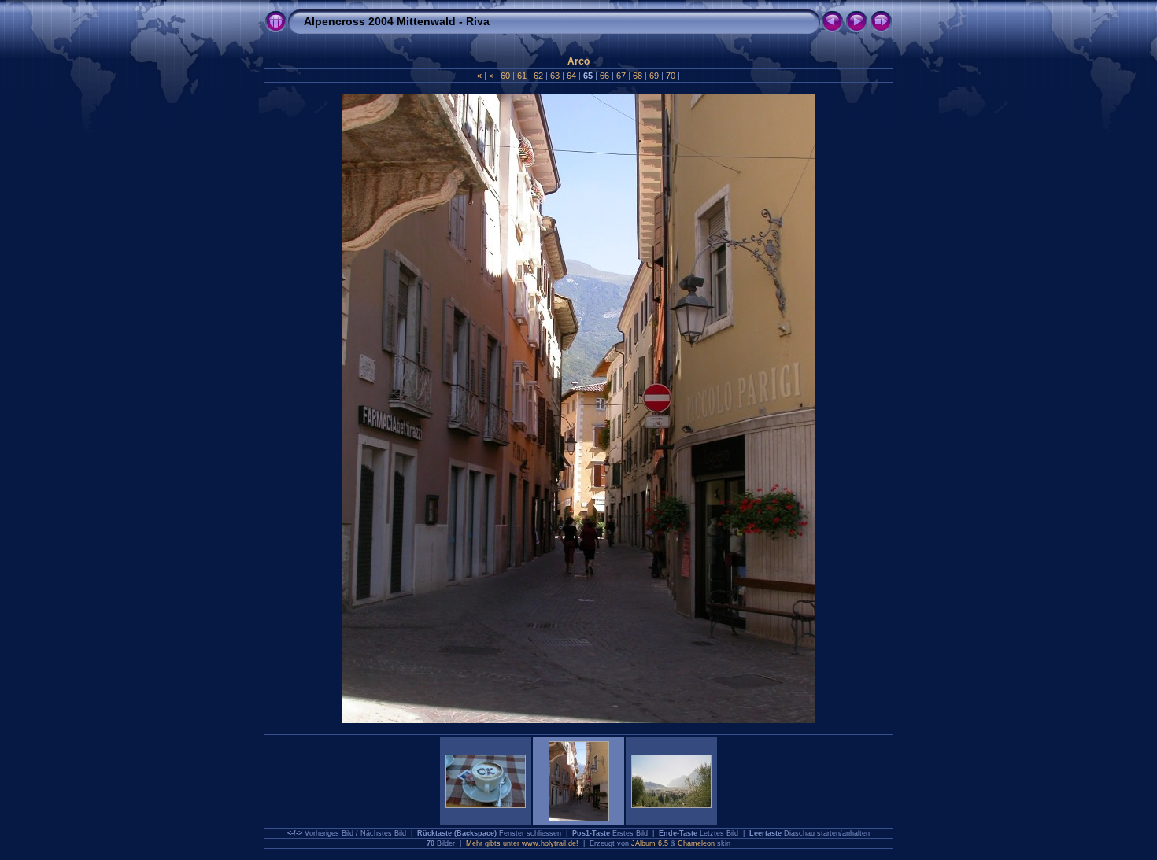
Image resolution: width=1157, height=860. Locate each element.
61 (522, 75)
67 (621, 75)
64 (571, 75)
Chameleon (696, 843)
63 (555, 75)
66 (604, 75)
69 (654, 75)
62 (538, 75)
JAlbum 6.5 (649, 843)
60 (505, 75)
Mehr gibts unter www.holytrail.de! (522, 843)
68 (637, 75)
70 (671, 75)
